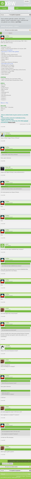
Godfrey (7, 36)
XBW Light (3, 474)
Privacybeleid (28, 476)
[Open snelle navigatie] (30, 14)
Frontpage (4, 8)
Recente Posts (15, 11)
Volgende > (10, 33)
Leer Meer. (18, 22)
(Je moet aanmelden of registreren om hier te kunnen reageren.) (19, 461)
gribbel (7, 308)
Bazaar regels (11, 122)
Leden (17, 8)
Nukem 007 (8, 167)
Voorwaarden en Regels (20, 476)
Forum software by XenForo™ (6, 477)
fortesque (7, 133)
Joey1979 (7, 345)
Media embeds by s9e (16, 477)
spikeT (7, 244)
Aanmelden (27, 1)
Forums (11, 8)
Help (29, 474)
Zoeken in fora (6, 11)
